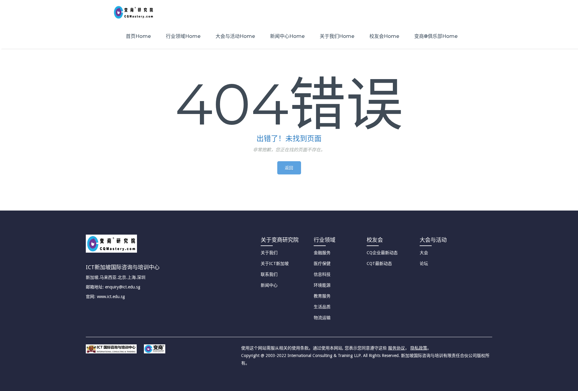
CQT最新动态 (379, 263)
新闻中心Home (287, 36)
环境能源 (322, 285)
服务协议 (396, 348)
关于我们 (269, 252)
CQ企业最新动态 (382, 252)
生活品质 (322, 306)
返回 (289, 168)
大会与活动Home (235, 36)
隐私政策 (418, 348)
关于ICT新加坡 (275, 263)
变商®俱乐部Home (436, 36)
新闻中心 (269, 285)
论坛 (424, 263)
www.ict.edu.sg (111, 296)
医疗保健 (322, 263)
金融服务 (322, 252)
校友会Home (384, 36)
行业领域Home (183, 36)
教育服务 (322, 296)
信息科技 (322, 274)
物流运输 (322, 317)
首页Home (138, 36)
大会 (424, 252)
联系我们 (269, 274)
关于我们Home (337, 36)
